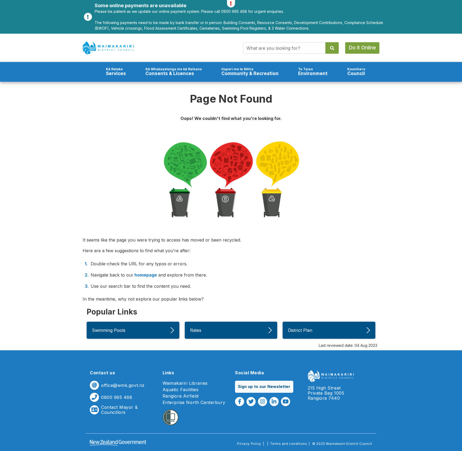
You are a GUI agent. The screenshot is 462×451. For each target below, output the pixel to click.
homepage (145, 275)
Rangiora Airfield (181, 396)
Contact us (102, 372)
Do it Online (362, 48)
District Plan (300, 330)
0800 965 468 (116, 397)
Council (356, 71)
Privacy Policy (249, 444)
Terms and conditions (288, 444)
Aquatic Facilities (181, 389)
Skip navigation (231, 33)
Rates (195, 330)
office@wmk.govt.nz (123, 385)
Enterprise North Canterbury (194, 402)
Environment (313, 71)
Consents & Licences (173, 71)
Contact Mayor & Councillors (119, 410)
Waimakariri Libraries (185, 383)
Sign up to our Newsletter (264, 386)
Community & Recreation (250, 71)
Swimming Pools (108, 330)
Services (116, 71)
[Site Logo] (108, 48)
